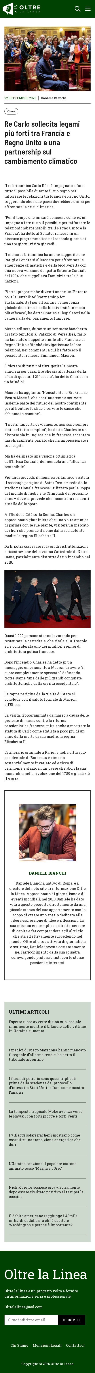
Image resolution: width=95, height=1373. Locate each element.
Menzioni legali (47, 1345)
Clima (11, 111)
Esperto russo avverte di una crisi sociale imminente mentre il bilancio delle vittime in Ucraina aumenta (47, 1026)
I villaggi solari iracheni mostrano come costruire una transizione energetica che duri (45, 1140)
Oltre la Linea (62, 1364)
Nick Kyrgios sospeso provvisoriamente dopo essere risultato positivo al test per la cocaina (46, 1192)
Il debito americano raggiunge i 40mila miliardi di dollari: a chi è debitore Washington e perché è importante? (43, 1220)
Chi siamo (19, 1345)
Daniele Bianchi (53, 98)
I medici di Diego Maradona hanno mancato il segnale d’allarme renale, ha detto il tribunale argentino (47, 1055)
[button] (77, 9)
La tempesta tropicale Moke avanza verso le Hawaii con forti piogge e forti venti (45, 1113)
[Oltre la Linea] (22, 9)
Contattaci (75, 1345)
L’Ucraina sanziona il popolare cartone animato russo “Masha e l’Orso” (42, 1166)
